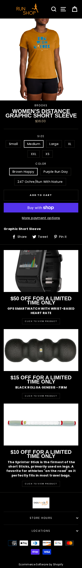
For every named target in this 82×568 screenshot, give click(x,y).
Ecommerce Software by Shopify (41, 564)
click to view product (41, 483)
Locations (41, 531)
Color (41, 164)
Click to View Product (41, 321)
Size (40, 136)
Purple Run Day (56, 171)
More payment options (41, 218)
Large (54, 144)
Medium (33, 144)
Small (13, 144)
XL (70, 144)
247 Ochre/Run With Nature (40, 182)
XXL (33, 154)
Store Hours (41, 518)
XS (47, 154)
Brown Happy (23, 171)
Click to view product (41, 396)
